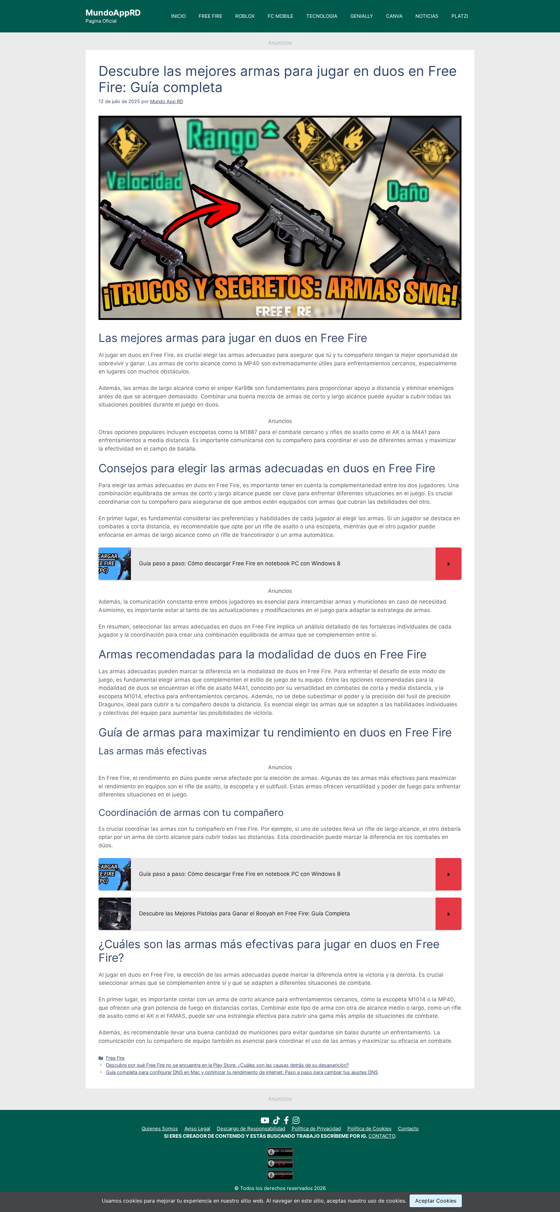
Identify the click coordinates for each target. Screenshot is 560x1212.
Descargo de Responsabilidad (251, 1128)
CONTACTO (381, 1136)
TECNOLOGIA (321, 16)
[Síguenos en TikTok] (278, 1121)
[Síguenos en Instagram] (296, 1121)
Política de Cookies (369, 1128)
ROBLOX (245, 16)
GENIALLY (361, 16)
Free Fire (115, 1058)
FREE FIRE (210, 16)
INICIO (178, 16)
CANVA (394, 16)
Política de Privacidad (316, 1128)
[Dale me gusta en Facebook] (288, 1121)
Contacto (408, 1128)
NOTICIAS (426, 16)
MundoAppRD (113, 13)
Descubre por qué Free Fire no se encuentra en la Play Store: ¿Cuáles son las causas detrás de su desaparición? (227, 1065)
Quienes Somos (160, 1128)
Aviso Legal (197, 1128)
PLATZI (459, 16)
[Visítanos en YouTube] (267, 1121)
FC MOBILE (280, 16)
